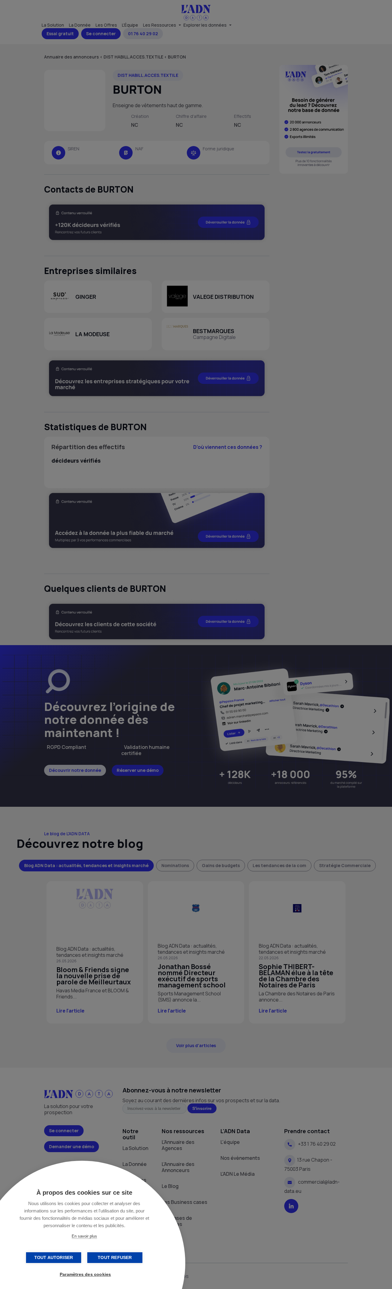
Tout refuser (115, 1257)
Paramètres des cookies (85, 1274)
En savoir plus (84, 1236)
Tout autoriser (53, 1257)
